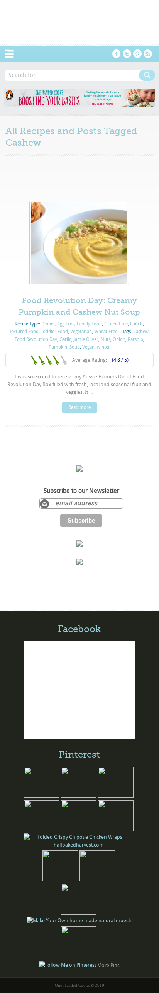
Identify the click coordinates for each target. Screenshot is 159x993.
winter (103, 347)
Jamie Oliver (86, 339)
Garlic (65, 339)
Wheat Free (105, 331)
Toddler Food (54, 331)
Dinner (48, 324)
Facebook (116, 53)
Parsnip (135, 339)
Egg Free (66, 324)
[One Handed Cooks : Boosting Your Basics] (79, 105)
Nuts (105, 339)
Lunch (136, 324)
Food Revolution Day (36, 339)
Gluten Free (116, 324)
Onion (119, 339)
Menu (13, 54)
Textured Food (24, 331)
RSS (148, 53)
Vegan (88, 347)
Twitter (127, 53)
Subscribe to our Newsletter (81, 490)
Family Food (89, 324)
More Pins (108, 965)
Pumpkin (58, 347)
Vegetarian (81, 331)
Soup (74, 347)
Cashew (141, 331)
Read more (79, 407)
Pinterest (137, 53)
